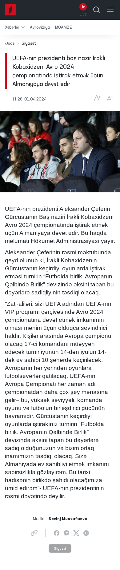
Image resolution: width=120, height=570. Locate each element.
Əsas (10, 43)
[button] (15, 27)
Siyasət (60, 549)
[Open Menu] (110, 10)
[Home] (10, 9)
